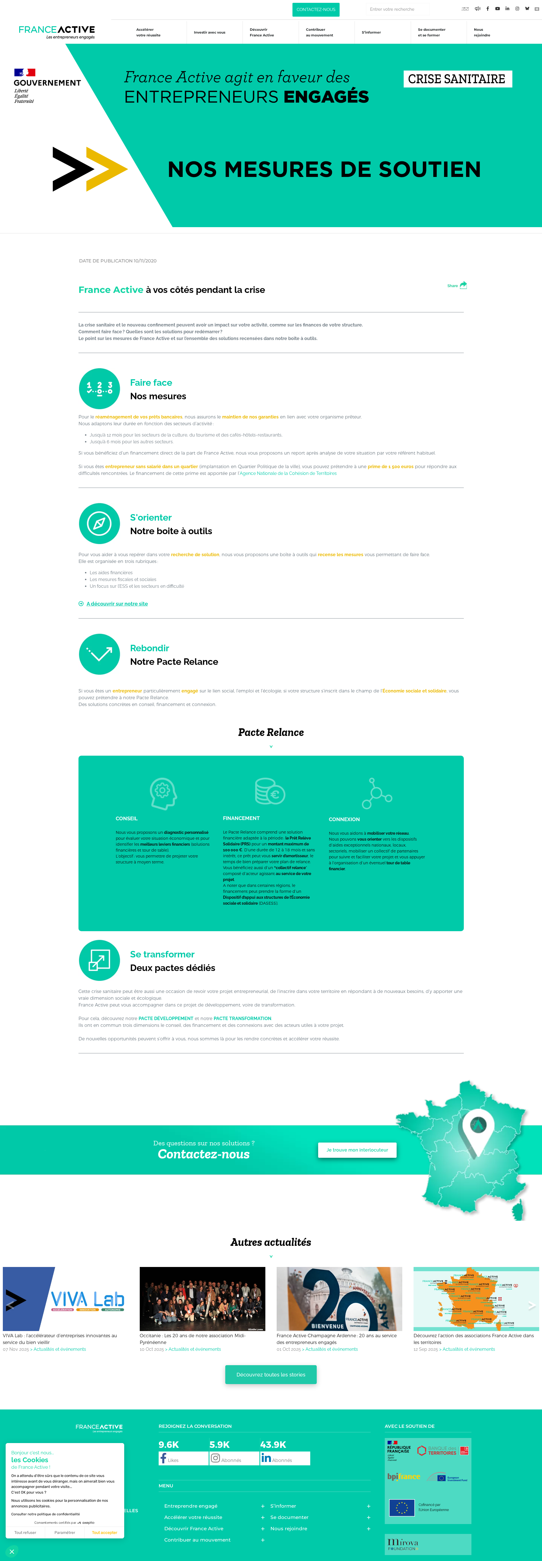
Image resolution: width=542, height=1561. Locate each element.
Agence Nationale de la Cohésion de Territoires (288, 473)
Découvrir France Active (262, 32)
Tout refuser (25, 1532)
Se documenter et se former (431, 32)
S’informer (371, 32)
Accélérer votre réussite (148, 32)
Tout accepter (104, 1532)
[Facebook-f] (477, 8)
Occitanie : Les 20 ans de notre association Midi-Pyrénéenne (193, 1339)
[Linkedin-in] (507, 8)
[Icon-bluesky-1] (527, 8)
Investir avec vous (209, 32)
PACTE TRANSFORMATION (242, 1018)
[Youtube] (465, 8)
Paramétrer (64, 1532)
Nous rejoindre (482, 32)
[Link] (537, 8)
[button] (532, 1306)
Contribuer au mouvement (319, 32)
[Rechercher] (436, 9)
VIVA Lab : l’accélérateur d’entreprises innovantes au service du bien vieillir (60, 1339)
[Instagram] (517, 8)
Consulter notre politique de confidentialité (45, 1514)
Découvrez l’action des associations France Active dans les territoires (474, 1339)
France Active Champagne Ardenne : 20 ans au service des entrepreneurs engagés (337, 1339)
